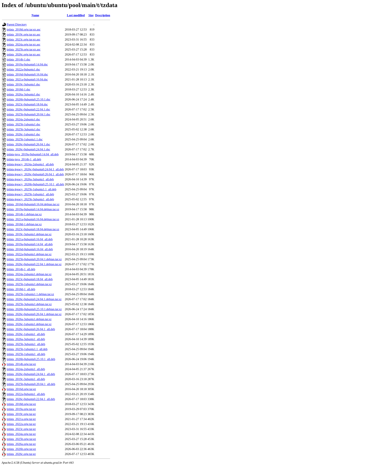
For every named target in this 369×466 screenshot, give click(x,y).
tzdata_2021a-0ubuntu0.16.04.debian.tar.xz (33, 219)
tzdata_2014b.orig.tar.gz (21, 364)
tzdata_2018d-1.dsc (18, 89)
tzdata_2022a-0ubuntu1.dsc (23, 69)
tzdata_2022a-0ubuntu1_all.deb (26, 394)
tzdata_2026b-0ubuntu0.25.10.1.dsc (28, 99)
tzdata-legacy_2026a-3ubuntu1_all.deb (30, 179)
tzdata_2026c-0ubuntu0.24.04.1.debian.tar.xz (34, 299)
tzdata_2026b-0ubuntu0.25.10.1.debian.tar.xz (34, 309)
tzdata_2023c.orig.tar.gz (21, 429)
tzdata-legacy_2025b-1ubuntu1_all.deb (30, 194)
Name (35, 15)
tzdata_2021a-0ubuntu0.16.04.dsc (27, 79)
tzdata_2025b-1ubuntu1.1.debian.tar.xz (30, 294)
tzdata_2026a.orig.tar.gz (21, 444)
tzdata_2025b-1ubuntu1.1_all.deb (27, 349)
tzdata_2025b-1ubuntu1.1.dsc (25, 139)
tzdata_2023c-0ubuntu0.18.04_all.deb (30, 279)
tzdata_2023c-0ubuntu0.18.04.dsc (27, 104)
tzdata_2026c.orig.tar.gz (21, 454)
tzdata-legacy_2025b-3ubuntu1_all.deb (30, 199)
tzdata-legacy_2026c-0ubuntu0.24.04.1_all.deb (35, 169)
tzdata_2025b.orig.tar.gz (21, 439)
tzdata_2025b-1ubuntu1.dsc (23, 124)
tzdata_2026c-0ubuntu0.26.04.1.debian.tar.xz (34, 314)
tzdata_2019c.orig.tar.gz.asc (23, 34)
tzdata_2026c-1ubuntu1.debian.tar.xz (29, 324)
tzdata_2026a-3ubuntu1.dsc (23, 94)
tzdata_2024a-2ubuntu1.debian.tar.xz (29, 274)
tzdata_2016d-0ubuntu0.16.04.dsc (27, 74)
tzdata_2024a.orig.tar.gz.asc (23, 44)
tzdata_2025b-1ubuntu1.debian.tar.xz (29, 284)
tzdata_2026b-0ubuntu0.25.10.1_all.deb (31, 359)
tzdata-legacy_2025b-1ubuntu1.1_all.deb (31, 189)
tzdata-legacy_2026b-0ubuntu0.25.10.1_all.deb (35, 184)
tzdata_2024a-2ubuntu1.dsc (23, 119)
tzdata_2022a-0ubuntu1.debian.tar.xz (29, 254)
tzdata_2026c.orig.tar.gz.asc (23, 54)
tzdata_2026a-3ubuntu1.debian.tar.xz (29, 319)
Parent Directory (17, 24)
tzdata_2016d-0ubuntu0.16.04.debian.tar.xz (33, 204)
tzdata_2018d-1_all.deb (21, 289)
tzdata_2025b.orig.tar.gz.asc (24, 49)
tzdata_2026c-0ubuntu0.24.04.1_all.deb (31, 374)
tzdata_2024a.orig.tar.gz (21, 434)
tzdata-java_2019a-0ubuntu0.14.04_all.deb (33, 154)
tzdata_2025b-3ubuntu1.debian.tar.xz (29, 304)
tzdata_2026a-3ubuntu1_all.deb (26, 339)
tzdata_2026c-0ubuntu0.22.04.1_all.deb (31, 399)
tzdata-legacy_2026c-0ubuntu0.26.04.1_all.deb (35, 174)
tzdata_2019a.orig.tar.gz (21, 409)
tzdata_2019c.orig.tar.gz (21, 414)
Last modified (76, 15)
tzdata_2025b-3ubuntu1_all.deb (26, 344)
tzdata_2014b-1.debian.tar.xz (24, 214)
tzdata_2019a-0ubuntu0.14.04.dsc (27, 64)
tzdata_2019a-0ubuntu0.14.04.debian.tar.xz (33, 209)
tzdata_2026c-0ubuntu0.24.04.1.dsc (28, 149)
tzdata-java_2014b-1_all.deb (24, 159)
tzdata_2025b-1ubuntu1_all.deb (26, 354)
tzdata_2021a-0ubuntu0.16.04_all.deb (30, 239)
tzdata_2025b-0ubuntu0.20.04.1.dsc (28, 114)
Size (91, 15)
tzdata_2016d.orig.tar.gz (21, 389)
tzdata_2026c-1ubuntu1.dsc (23, 134)
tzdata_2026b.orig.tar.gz (21, 449)
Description (102, 15)
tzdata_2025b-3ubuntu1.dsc (23, 129)
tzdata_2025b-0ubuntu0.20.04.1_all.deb (31, 384)
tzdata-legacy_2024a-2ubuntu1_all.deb (30, 164)
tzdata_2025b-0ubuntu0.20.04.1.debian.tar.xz (34, 259)
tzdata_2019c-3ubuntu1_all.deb (26, 379)
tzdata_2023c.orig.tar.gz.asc (23, 39)
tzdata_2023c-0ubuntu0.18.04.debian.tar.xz (33, 229)
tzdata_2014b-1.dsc (18, 59)
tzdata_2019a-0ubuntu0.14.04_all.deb (30, 244)
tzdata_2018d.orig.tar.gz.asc (24, 29)
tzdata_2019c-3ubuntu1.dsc (23, 84)
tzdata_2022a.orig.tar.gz (21, 424)
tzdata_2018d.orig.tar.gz (21, 404)
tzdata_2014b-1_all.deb (21, 269)
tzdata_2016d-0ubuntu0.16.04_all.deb (30, 249)
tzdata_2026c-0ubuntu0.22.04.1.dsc (28, 109)
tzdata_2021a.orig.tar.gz (21, 419)
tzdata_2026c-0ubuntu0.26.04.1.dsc (28, 144)
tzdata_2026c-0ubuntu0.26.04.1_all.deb (31, 329)
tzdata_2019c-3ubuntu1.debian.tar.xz (29, 234)
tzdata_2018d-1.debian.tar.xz (24, 224)
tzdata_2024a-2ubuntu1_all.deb (26, 369)
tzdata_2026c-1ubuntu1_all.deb (26, 334)
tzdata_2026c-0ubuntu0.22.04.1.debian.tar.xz (34, 264)
